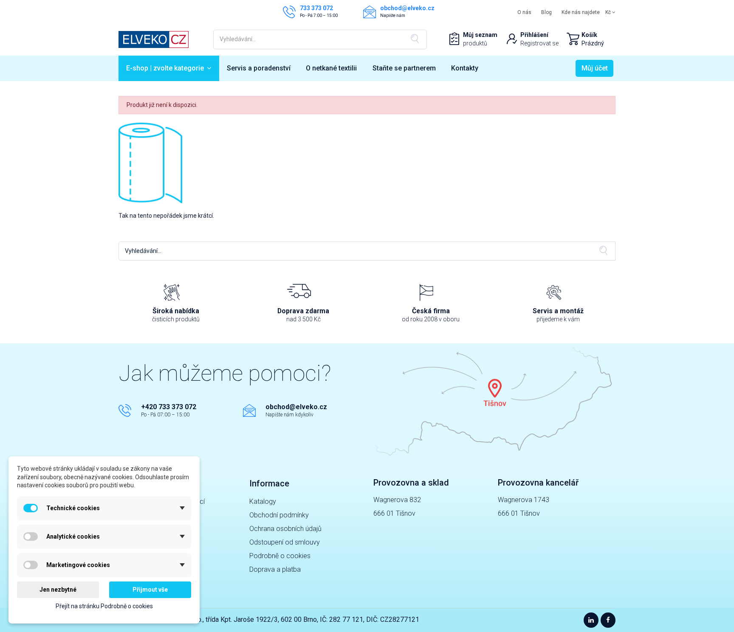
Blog (546, 12)
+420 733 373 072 (168, 407)
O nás (524, 12)
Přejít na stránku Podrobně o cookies (104, 606)
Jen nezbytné (58, 589)
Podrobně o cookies (280, 556)
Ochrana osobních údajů (285, 529)
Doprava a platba (275, 569)
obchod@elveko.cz (296, 407)
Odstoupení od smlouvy (284, 542)
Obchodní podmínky (279, 515)
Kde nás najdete (581, 12)
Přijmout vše (150, 589)
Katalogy (262, 501)
